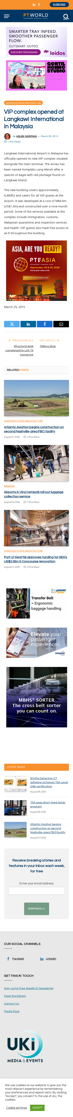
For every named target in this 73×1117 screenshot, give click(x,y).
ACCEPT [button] (37, 1107)
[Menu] (6, 16)
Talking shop (48, 346)
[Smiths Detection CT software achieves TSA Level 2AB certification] (15, 783)
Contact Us (11, 1003)
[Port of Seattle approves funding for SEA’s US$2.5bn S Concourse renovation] (36, 528)
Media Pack (11, 1011)
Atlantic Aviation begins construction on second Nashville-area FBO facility (47, 828)
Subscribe (59, 4)
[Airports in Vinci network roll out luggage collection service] (36, 463)
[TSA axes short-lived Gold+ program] (15, 807)
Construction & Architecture (23, 103)
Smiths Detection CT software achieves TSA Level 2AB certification (49, 782)
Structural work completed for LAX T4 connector (19, 350)
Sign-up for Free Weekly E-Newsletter (29, 988)
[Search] (65, 16)
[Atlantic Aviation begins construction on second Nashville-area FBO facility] (36, 398)
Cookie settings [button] (16, 1107)
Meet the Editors (15, 996)
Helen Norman (26, 136)
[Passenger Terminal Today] (36, 16)
